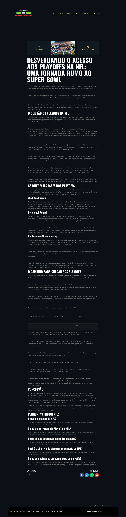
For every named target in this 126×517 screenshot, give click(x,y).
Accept (111, 511)
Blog (61, 13)
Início (54, 13)
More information (94, 511)
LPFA (68, 13)
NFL (77, 13)
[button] (82, 475)
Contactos (96, 13)
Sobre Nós (85, 13)
